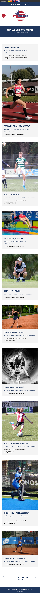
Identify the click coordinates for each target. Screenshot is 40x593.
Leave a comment (8, 52)
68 (19, 579)
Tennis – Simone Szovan (14, 332)
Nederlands (16, 1)
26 (14, 577)
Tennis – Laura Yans (12, 47)
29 (27, 577)
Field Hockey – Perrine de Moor (16, 513)
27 (19, 577)
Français (14, 1)
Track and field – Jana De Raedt (17, 126)
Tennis (6, 50)
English (19, 1)
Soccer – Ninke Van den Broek (16, 443)
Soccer (6, 198)
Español (11, 1)
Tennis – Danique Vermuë (14, 387)
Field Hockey (7, 516)
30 (31, 577)
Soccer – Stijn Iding (12, 194)
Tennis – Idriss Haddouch (14, 558)
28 (23, 577)
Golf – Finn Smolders (12, 291)
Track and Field (8, 129)
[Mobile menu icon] (4, 16)
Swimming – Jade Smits (13, 238)
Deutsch (9, 1)
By (11, 50)
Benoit (29, 30)
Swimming (6, 241)
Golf (5, 294)
